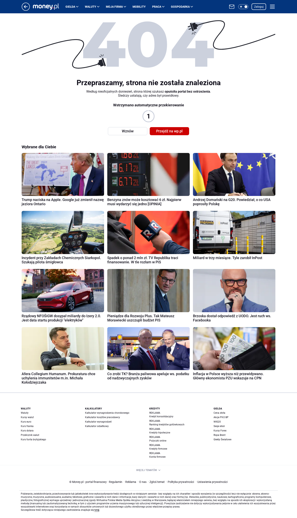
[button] (243, 6)
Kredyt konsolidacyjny (161, 416)
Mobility (139, 6)
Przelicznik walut (30, 435)
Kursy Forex (220, 430)
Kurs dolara (27, 430)
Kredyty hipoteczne (159, 432)
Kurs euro (26, 421)
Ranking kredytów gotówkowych (166, 424)
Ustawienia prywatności (211, 481)
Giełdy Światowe (222, 439)
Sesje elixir (219, 426)
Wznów (128, 131)
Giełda (70, 6)
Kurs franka (27, 426)
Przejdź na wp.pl (169, 131)
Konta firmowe (157, 456)
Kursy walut (27, 417)
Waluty (90, 6)
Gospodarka (180, 6)
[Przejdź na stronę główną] (26, 10)
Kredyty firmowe (158, 448)
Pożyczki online (157, 440)
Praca (156, 6)
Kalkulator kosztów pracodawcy (102, 417)
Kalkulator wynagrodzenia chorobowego (107, 412)
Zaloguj (258, 6)
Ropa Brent (219, 435)
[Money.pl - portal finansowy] (49, 6)
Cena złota (219, 412)
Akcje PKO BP (221, 417)
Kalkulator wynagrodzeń (98, 421)
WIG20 (217, 421)
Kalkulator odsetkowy (97, 426)
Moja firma (114, 6)
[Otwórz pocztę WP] (232, 6)
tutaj (96, 510)
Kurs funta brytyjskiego (33, 439)
